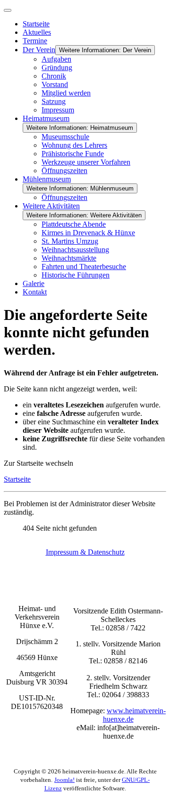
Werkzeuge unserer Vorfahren (86, 162)
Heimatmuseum (46, 118)
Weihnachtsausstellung (75, 250)
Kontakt (35, 292)
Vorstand (55, 84)
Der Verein (39, 50)
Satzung (54, 101)
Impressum (58, 110)
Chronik (54, 76)
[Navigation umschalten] (7, 10)
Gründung (57, 68)
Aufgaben (56, 59)
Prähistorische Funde (73, 154)
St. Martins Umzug (70, 241)
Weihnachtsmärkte (69, 258)
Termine (35, 41)
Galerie (33, 283)
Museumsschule (65, 137)
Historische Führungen (76, 275)
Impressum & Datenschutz (85, 552)
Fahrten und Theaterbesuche (84, 267)
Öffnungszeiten (64, 171)
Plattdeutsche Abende (74, 224)
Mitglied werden (66, 93)
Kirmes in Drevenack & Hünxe (88, 233)
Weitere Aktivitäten (51, 206)
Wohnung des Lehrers (74, 145)
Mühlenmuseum (47, 179)
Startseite (36, 24)
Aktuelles (37, 32)
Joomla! (64, 779)
